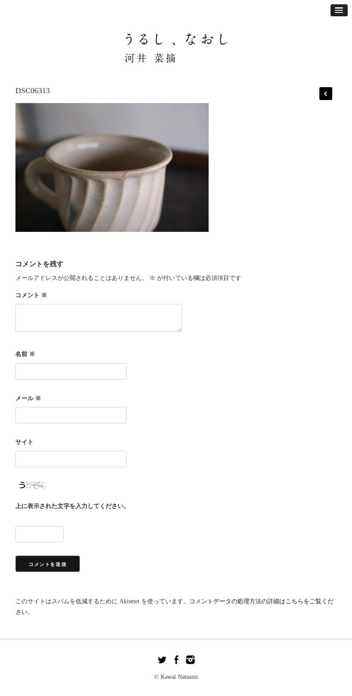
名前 (25, 354)
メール (28, 398)
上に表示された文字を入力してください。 (72, 506)
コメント (31, 295)
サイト (24, 442)
